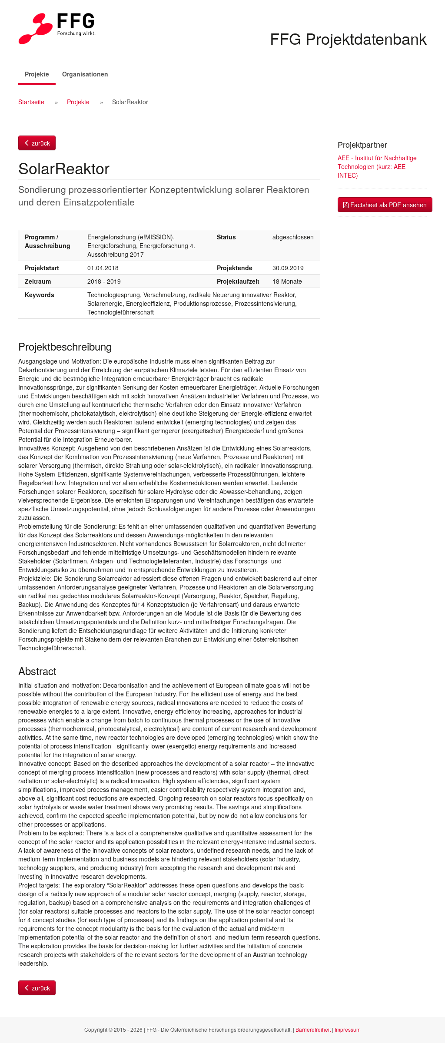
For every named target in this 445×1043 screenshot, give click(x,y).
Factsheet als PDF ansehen (388, 204)
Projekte (40, 73)
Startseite (31, 101)
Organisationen (85, 74)
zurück (40, 143)
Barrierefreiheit (313, 1029)
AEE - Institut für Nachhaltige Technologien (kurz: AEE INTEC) (377, 166)
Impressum (348, 1029)
